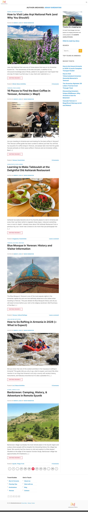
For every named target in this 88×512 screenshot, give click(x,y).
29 (29, 469)
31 (37, 469)
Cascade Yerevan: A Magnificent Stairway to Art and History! (72, 103)
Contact (26, 490)
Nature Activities (17, 11)
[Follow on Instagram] (11, 496)
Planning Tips (13, 484)
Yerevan (9, 88)
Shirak (9, 11)
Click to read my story (71, 41)
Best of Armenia (14, 481)
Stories (33, 503)
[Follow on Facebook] (8, 496)
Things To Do (16, 389)
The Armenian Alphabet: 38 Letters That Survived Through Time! (72, 86)
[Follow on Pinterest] (19, 496)
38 (52, 469)
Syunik (9, 389)
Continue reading (15, 78)
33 (45, 469)
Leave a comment (54, 238)
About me (27, 481)
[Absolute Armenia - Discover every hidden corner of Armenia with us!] (7, 2)
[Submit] (80, 50)
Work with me (28, 484)
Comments (55, 84)
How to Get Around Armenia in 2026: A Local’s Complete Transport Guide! (72, 68)
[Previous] (9, 468)
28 (25, 469)
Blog (25, 487)
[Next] (56, 468)
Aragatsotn (11, 164)
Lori (8, 319)
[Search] (86, 2)
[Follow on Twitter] (14, 496)
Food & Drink (16, 88)
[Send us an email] (16, 496)
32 (41, 469)
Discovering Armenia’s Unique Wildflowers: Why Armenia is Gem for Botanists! (71, 94)
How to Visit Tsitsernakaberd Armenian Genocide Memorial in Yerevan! (72, 77)
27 (21, 469)
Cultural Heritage (18, 242)
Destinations (13, 487)
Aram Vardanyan (53, 8)
